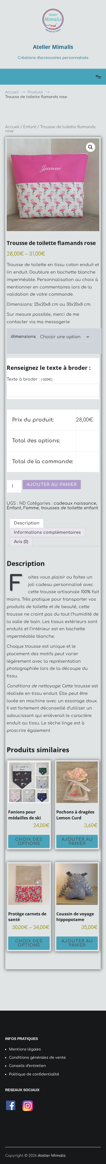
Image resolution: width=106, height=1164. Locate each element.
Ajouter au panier (52, 484)
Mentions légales (25, 1049)
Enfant (29, 127)
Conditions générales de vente (37, 1058)
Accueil (12, 127)
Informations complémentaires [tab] (47, 532)
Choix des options (28, 841)
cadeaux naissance (75, 503)
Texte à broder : (29, 379)
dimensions (23, 336)
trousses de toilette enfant (69, 508)
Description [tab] (26, 523)
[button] (90, 147)
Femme (31, 508)
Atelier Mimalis (53, 46)
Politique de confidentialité (34, 1074)
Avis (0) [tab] (21, 541)
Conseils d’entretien (27, 1066)
